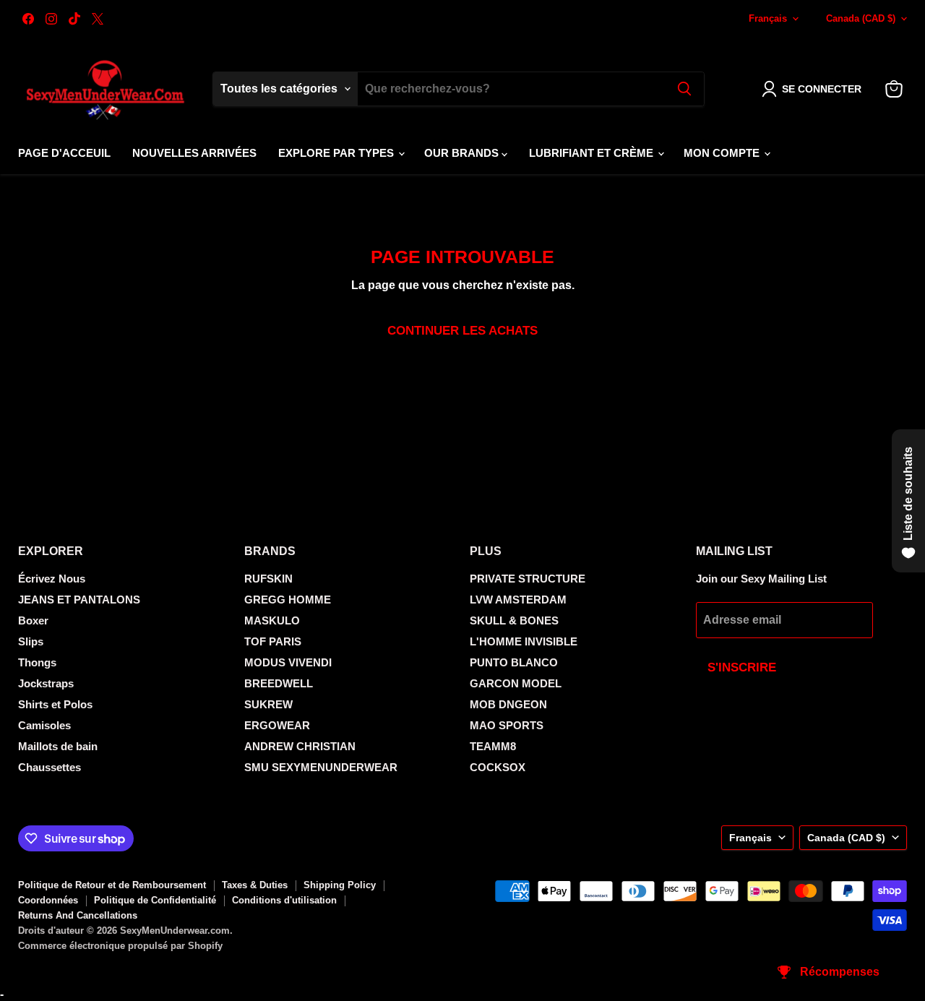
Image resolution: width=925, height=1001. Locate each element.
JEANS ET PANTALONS (79, 599)
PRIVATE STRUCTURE (527, 578)
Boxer (33, 620)
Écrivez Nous (51, 578)
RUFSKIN (268, 578)
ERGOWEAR (277, 725)
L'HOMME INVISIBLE (523, 641)
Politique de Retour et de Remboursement (112, 885)
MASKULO (272, 620)
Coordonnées (48, 900)
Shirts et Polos (55, 704)
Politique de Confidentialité (155, 900)
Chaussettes (49, 767)
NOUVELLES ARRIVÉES (194, 153)
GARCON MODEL (516, 683)
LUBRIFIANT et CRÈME (592, 153)
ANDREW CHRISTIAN (300, 746)
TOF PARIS (272, 641)
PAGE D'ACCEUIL (64, 153)
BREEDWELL (278, 683)
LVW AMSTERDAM (518, 599)
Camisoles (44, 725)
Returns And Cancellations (77, 915)
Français (768, 18)
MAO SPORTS (506, 725)
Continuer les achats (462, 331)
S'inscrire (741, 667)
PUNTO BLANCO (514, 662)
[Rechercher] (684, 89)
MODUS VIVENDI (288, 662)
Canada (860, 18)
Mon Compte (723, 153)
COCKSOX (497, 767)
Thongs (37, 662)
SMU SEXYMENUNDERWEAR (320, 767)
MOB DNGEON (508, 704)
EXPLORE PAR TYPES (337, 153)
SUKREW (268, 704)
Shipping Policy (340, 885)
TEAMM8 (493, 746)
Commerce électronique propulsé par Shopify (120, 945)
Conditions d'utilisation (284, 900)
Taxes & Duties (255, 885)
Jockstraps (46, 683)
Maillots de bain (58, 746)
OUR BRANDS (463, 153)
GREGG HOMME (287, 599)
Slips (30, 641)
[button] (814, 89)
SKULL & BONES (514, 620)
